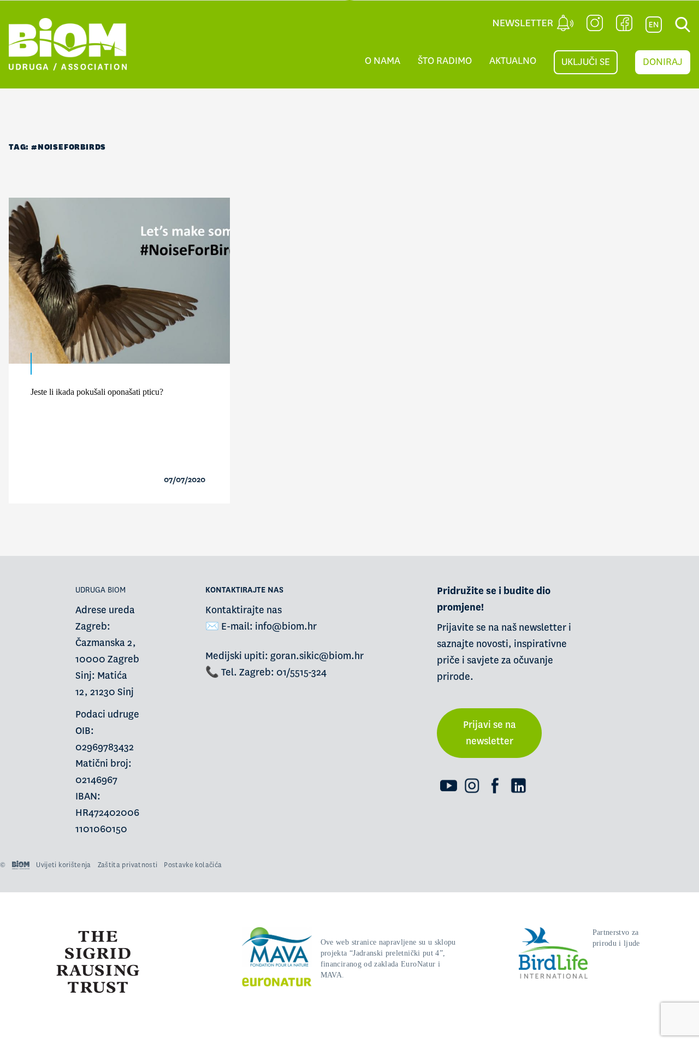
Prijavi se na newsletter (489, 733)
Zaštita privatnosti (128, 865)
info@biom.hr (286, 626)
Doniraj (663, 62)
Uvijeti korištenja (63, 865)
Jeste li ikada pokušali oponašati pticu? (97, 391)
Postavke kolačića (193, 865)
